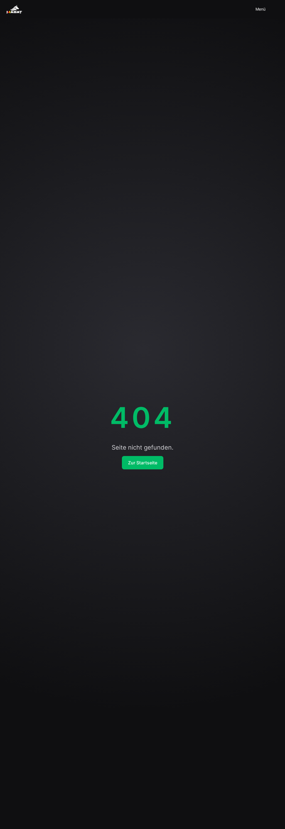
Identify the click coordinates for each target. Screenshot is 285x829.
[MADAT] (14, 9)
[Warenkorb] (231, 9)
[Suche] (244, 9)
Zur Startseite (142, 462)
